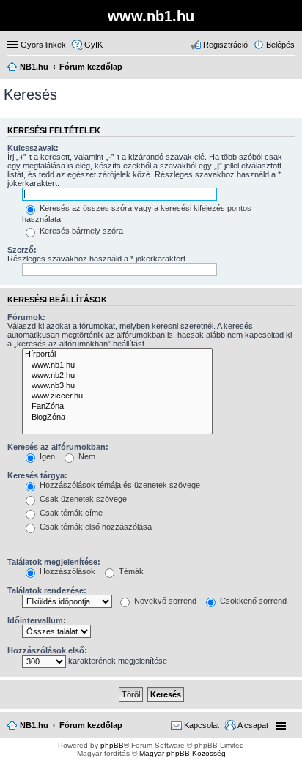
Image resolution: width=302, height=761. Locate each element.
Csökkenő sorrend (252, 600)
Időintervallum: (36, 620)
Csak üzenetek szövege (82, 498)
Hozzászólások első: (47, 650)
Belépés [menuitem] (280, 44)
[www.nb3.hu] (117, 386)
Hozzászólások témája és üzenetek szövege (118, 484)
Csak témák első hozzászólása (94, 526)
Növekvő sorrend (164, 600)
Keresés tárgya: (37, 475)
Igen (46, 456)
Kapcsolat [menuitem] (201, 725)
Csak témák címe (70, 512)
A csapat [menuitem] (252, 725)
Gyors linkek (43, 44)
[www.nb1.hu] (117, 365)
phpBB (112, 745)
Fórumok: (26, 317)
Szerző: (22, 249)
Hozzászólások (66, 571)
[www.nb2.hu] (117, 376)
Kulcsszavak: (33, 148)
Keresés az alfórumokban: (57, 446)
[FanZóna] (117, 406)
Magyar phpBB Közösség (182, 753)
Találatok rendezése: (46, 590)
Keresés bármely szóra (80, 230)
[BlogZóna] (117, 417)
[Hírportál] (117, 354)
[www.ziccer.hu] (117, 396)
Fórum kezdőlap (90, 725)
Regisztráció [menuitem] (225, 44)
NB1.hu (34, 725)
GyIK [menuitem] (93, 44)
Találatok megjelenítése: (53, 561)
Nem (85, 456)
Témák (130, 571)
